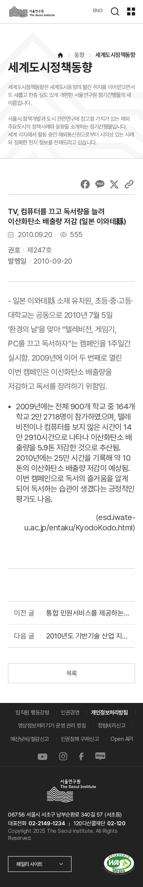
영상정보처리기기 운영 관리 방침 (52, 725)
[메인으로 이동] (60, 55)
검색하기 (114, 11)
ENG (98, 10)
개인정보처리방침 (109, 712)
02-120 (116, 823)
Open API (121, 739)
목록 (71, 673)
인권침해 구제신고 (80, 739)
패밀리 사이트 (29, 864)
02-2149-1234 (47, 823)
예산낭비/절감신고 (29, 739)
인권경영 (70, 712)
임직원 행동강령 (32, 712)
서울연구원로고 (32, 11)
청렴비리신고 (111, 725)
